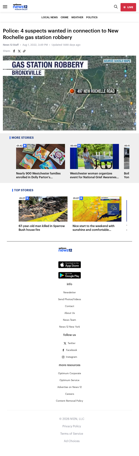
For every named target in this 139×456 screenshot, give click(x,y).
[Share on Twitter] (19, 51)
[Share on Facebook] (14, 51)
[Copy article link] (24, 51)
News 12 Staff (11, 45)
